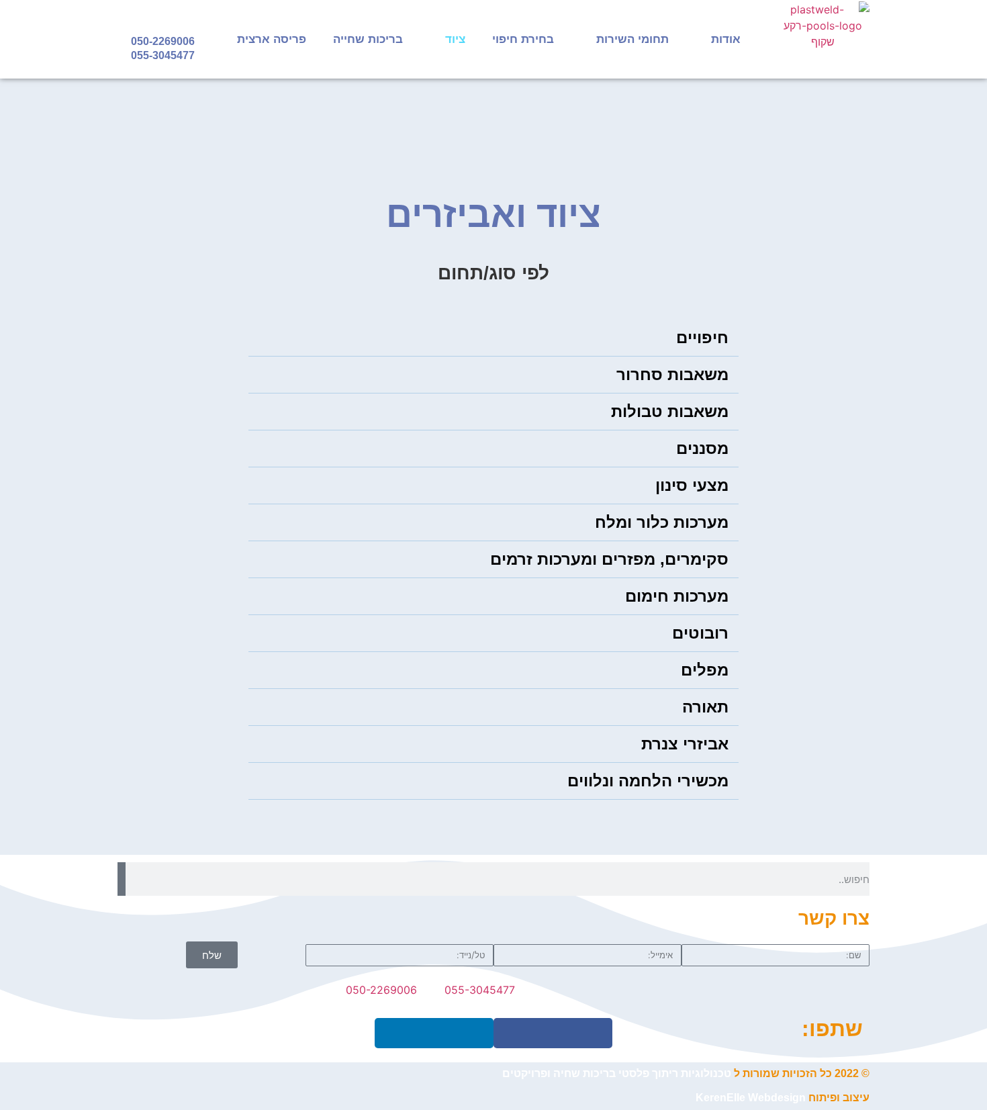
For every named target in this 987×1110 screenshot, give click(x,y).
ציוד (455, 39)
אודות (726, 39)
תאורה (705, 707)
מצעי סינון (691, 485)
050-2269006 (163, 41)
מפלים (704, 670)
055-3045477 (163, 55)
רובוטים (700, 633)
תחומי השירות (632, 39)
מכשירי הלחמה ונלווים (647, 781)
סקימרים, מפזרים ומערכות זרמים (609, 559)
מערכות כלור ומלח (661, 522)
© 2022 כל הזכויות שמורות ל (685, 1073)
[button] (493, 338)
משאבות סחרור (672, 374)
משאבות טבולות (669, 411)
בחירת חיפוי (523, 39)
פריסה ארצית (271, 39)
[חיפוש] (121, 879)
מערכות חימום (676, 596)
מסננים (702, 448)
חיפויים (702, 337)
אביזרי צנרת (684, 744)
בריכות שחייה (368, 39)
